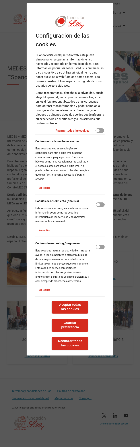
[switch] (100, 130)
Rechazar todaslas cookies (70, 343)
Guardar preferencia (70, 325)
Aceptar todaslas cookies (70, 307)
